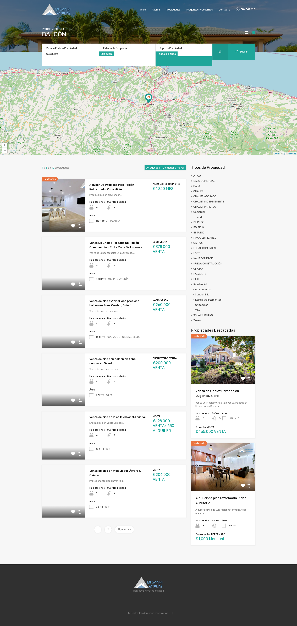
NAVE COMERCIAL (204, 258)
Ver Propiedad (63, 221)
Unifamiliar (201, 304)
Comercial (199, 211)
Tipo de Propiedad (171, 48)
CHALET (198, 191)
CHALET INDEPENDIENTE (208, 201)
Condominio (202, 294)
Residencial (200, 284)
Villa (197, 310)
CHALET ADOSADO (204, 196)
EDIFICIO (198, 227)
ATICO (197, 175)
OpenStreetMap (289, 153)
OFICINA (198, 268)
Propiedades (173, 9)
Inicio (143, 9)
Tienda (199, 217)
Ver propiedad (223, 374)
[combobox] (106, 53)
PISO (196, 279)
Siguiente (123, 529)
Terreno (197, 320)
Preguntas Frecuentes (199, 9)
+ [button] (5, 145)
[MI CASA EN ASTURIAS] (56, 14)
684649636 (248, 9)
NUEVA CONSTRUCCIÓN (207, 263)
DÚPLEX (198, 222)
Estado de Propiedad (115, 48)
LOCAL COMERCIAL (205, 248)
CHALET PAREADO (204, 206)
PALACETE (199, 273)
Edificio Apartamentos (208, 299)
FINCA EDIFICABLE (204, 237)
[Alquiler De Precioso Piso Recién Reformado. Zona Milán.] (148, 98)
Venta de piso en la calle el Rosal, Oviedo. (117, 417)
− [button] (5, 150)
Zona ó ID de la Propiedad (61, 48)
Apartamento (203, 289)
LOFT (196, 253)
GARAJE (198, 242)
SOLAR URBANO (203, 315)
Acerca (156, 9)
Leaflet (276, 153)
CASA (196, 186)
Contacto (224, 9)
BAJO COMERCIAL (204, 180)
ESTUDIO (198, 232)
